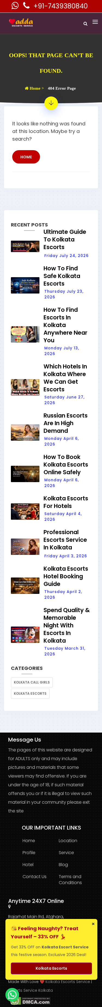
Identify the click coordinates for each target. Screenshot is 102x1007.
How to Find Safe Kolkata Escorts (62, 276)
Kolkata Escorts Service (67, 981)
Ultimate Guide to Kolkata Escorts (65, 239)
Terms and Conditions (70, 879)
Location (68, 840)
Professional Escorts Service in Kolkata (65, 539)
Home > (36, 88)
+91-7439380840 (60, 6)
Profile (29, 852)
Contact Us (35, 876)
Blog (63, 864)
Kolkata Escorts (30, 693)
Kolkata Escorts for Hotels (66, 502)
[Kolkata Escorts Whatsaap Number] (15, 7)
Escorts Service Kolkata (30, 990)
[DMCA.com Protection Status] (29, 1000)
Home (26, 157)
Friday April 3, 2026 (65, 556)
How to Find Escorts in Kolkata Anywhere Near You (65, 325)
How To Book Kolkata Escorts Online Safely (66, 464)
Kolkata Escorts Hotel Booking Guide (66, 576)
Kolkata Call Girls (32, 682)
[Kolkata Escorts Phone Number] (27, 7)
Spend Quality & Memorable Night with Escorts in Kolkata (67, 625)
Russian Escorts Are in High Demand (66, 423)
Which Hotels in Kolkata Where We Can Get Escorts (65, 377)
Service (66, 852)
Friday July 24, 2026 (66, 255)
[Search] (85, 24)
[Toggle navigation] (95, 22)
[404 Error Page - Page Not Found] (51, 103)
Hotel (28, 864)
